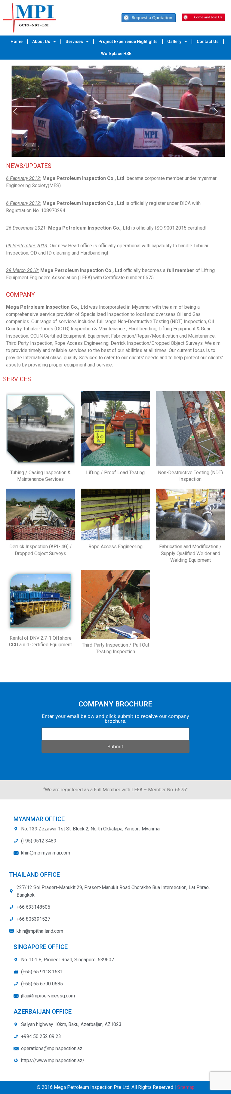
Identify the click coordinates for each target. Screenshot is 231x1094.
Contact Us (208, 41)
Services (74, 41)
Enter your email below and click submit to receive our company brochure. (115, 718)
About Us (41, 41)
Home (17, 41)
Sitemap (186, 1087)
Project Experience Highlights (128, 41)
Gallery (174, 41)
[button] (15, 111)
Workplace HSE (116, 53)
